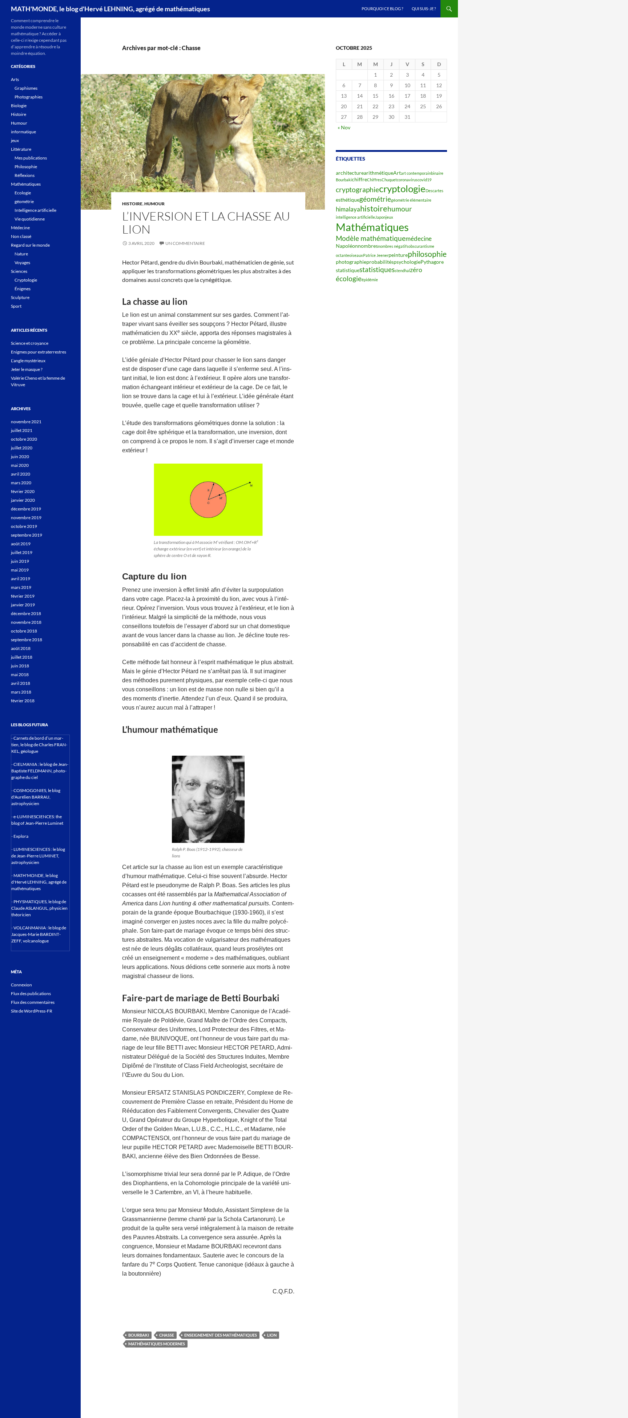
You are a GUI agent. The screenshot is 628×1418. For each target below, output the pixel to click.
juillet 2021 (21, 430)
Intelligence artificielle (35, 210)
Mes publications (31, 158)
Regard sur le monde (30, 245)
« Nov (344, 127)
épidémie (370, 279)
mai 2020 (20, 465)
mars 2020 (21, 482)
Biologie (19, 105)
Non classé (21, 236)
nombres (368, 246)
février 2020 (23, 491)
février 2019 (23, 596)
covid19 (424, 179)
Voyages (22, 262)
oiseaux (356, 255)
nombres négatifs (393, 246)
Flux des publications (31, 993)
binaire (437, 173)
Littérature (21, 149)
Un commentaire (185, 243)
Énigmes (23, 288)
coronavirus (407, 179)
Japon (380, 217)
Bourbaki (138, 1335)
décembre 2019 (26, 509)
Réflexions (25, 175)
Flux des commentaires (33, 1002)
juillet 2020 (21, 448)
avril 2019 (20, 578)
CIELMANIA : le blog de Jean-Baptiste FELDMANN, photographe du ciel (39, 770)
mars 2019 (21, 587)
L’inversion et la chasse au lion (206, 223)
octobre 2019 (24, 526)
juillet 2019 (21, 552)
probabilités (380, 262)
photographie (351, 262)
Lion (272, 1335)
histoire (373, 208)
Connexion (21, 984)
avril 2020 (20, 474)
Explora (20, 836)
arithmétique (378, 173)
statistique (347, 270)
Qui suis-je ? (424, 8)
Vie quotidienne (30, 219)
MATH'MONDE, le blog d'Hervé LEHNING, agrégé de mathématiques (110, 9)
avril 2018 (20, 683)
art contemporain (416, 173)
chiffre (359, 179)
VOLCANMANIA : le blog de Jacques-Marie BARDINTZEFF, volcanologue (38, 934)
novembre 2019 (26, 517)
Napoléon (347, 246)
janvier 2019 (23, 604)
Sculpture (20, 297)
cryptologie (402, 188)
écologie (349, 279)
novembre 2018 (26, 622)
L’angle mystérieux (28, 360)
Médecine (20, 227)
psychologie (407, 262)
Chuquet (389, 179)
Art (397, 173)
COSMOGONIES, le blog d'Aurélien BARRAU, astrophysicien (35, 797)
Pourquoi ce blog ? (382, 8)
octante (342, 255)
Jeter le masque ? (27, 369)
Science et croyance (29, 343)
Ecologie (23, 192)
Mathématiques (372, 227)
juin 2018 (20, 665)
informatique (23, 131)
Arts (15, 79)
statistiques (377, 270)
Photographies (29, 97)
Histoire (132, 203)
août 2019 (21, 543)
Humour (154, 203)
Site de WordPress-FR (31, 1011)
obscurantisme (421, 246)
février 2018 (23, 700)
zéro (416, 270)
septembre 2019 (26, 535)
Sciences (19, 271)
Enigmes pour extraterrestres (38, 352)
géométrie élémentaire (411, 200)
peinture (398, 255)
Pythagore (432, 262)
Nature (21, 253)
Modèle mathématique (371, 238)
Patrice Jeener (376, 255)
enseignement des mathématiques (220, 1335)
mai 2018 (20, 674)
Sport (16, 306)
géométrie (375, 199)
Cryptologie (26, 280)
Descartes (434, 190)
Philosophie (26, 166)
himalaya (348, 209)
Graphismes (26, 88)
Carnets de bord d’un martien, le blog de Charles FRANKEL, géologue (39, 744)
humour (399, 209)
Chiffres (374, 179)
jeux (389, 217)
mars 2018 (21, 692)
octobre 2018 (24, 631)
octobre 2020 (24, 439)
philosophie (427, 254)
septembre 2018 (26, 639)
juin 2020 (20, 456)
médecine (419, 238)
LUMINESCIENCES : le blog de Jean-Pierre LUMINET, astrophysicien (38, 856)
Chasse (166, 1335)
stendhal (402, 270)
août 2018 (21, 648)
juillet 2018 (21, 657)
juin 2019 (20, 561)
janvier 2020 (23, 500)
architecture (350, 173)
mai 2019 (20, 570)
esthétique (347, 200)
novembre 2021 (26, 421)
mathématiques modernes (156, 1343)
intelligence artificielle (355, 217)
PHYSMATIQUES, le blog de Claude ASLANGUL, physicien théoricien (39, 908)
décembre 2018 (26, 613)
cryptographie (357, 190)
